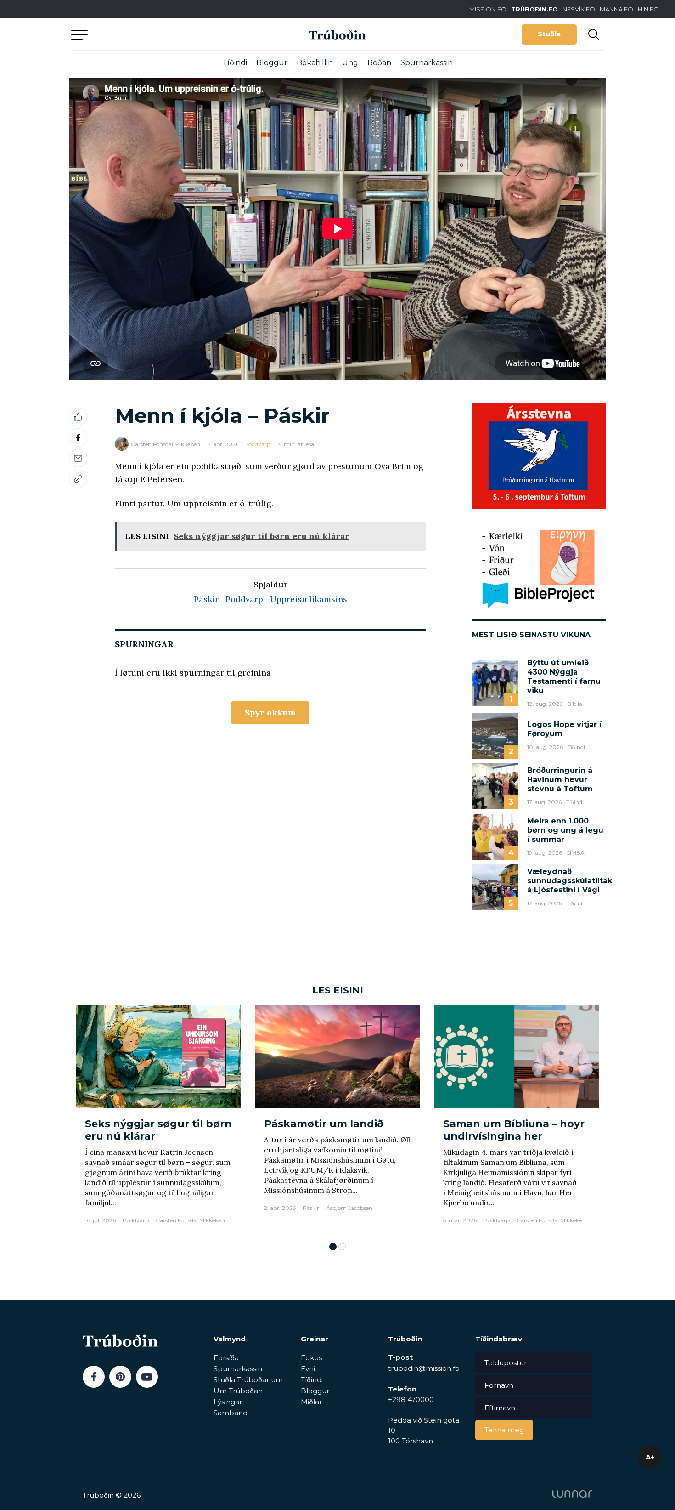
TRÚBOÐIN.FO (534, 9)
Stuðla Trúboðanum (248, 1379)
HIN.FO (648, 9)
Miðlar (311, 1401)
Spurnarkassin (426, 62)
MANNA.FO (616, 9)
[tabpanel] (158, 1119)
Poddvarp (257, 444)
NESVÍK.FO (578, 9)
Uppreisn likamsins (308, 599)
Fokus (311, 1357)
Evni (308, 1368)
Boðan (379, 62)
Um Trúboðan (238, 1390)
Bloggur (271, 62)
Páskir (206, 599)
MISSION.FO (487, 9)
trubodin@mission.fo (424, 1368)
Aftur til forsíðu (156, 34)
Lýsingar (228, 1401)
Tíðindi (234, 62)
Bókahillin (315, 62)
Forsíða (226, 1357)
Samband (231, 1412)
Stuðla (549, 34)
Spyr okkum (270, 712)
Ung (350, 62)
